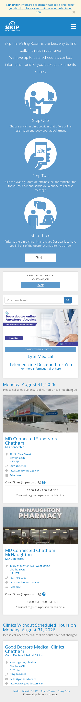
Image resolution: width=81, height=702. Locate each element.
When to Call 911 (30, 691)
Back (41, 285)
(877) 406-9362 (18, 466)
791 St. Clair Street (20, 457)
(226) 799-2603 (18, 674)
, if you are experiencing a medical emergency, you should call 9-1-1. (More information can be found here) (40, 8)
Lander (16, 691)
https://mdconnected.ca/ (24, 470)
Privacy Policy (64, 691)
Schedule (15, 475)
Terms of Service (48, 691)
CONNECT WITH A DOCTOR (39, 349)
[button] (44, 482)
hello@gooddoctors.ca (23, 679)
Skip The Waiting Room (12, 27)
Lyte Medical (40, 356)
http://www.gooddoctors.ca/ (26, 683)
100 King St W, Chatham (23, 666)
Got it (40, 257)
